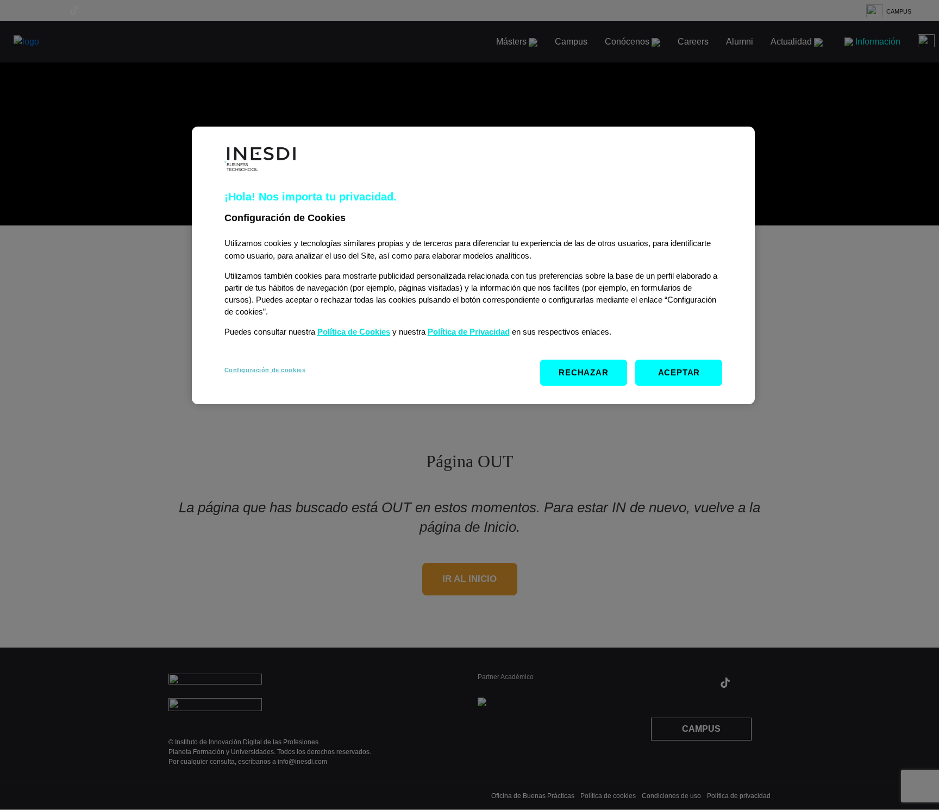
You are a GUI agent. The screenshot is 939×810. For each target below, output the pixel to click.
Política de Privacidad (469, 332)
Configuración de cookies (265, 370)
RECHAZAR (583, 372)
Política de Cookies (353, 332)
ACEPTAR (679, 372)
